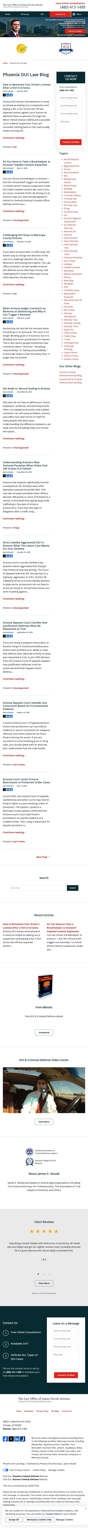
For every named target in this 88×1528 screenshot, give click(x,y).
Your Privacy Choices (20, 1470)
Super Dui (69, 329)
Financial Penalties (73, 257)
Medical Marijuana (73, 274)
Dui (15, 147)
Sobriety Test (70, 319)
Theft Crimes (70, 332)
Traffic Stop (70, 336)
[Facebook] (5, 1438)
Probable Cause (71, 290)
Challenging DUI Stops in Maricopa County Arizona (24, 236)
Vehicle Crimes (71, 355)
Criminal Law (70, 198)
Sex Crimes (69, 310)
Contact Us (60, 14)
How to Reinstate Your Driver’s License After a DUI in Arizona (27, 86)
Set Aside (68, 306)
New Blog (68, 280)
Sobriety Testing (72, 323)
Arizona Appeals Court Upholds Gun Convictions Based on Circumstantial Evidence (25, 706)
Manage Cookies (56, 1470)
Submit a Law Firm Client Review (44, 1293)
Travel (67, 339)
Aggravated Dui (71, 166)
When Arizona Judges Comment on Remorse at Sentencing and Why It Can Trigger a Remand (24, 311)
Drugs (16, 527)
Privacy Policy (42, 1411)
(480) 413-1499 (72, 7)
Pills (66, 287)
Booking (68, 188)
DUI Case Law (70, 205)
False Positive (70, 237)
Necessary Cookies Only (39, 1519)
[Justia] (22, 1438)
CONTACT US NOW (70, 77)
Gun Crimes (19, 764)
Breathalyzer (70, 192)
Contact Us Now (75, 31)
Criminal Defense (72, 195)
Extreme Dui (70, 231)
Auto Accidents (71, 172)
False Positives (71, 241)
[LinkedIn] (16, 1438)
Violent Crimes (71, 359)
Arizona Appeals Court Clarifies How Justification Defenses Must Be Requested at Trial (25, 625)
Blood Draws (70, 185)
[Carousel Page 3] (50, 1274)
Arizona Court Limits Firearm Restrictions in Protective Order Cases (26, 781)
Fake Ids (68, 234)
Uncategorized (20, 220)
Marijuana (69, 270)
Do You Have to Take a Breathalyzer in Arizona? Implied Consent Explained (26, 163)
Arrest (67, 169)
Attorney (25, 14)
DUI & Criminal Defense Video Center (44, 1060)
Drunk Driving (71, 211)
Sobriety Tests (71, 326)
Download (44, 1032)
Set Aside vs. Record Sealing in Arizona (26, 388)
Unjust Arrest (70, 352)
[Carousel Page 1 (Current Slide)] (38, 1274)
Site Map (55, 1411)
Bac (65, 175)
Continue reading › (14, 137)
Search (73, 888)
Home (7, 14)
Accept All (14, 1519)
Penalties (68, 283)
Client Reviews (44, 1222)
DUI (42, 14)
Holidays (68, 264)
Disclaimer (28, 1411)
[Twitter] (11, 1438)
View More (44, 1121)
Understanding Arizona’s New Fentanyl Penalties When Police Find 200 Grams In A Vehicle (25, 465)
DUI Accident (70, 202)
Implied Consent (72, 267)
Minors (67, 277)
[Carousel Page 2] (44, 1274)
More (79, 14)
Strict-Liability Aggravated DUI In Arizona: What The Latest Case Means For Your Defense (26, 545)
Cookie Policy (39, 1470)
